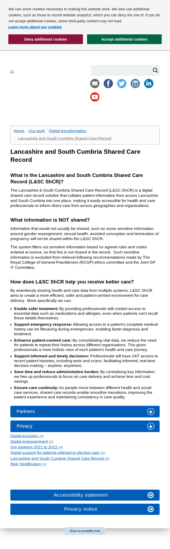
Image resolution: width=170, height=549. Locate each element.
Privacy (25, 426)
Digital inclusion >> (27, 436)
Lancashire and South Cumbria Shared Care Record (64, 138)
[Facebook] (108, 83)
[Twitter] (121, 83)
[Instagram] (135, 83)
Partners (26, 411)
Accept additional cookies (117, 40)
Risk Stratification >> (28, 464)
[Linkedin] (148, 83)
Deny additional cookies (37, 40)
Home (19, 131)
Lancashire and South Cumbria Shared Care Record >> (59, 458)
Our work (37, 131)
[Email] (95, 83)
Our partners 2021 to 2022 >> (36, 447)
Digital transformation (67, 131)
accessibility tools (85, 530)
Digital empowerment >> (31, 441)
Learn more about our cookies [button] (35, 27)
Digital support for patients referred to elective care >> (57, 452)
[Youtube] (95, 97)
